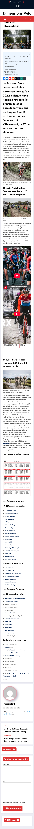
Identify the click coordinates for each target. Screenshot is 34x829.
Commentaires (6, 764)
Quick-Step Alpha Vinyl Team (13, 548)
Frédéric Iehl (9, 704)
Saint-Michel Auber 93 (11, 653)
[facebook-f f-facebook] (15, 5)
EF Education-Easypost (11, 525)
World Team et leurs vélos (12, 72)
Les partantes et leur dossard (11, 60)
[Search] (29, 19)
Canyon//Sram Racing (11, 601)
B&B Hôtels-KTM (9, 570)
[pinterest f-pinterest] (19, 5)
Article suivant (7, 735)
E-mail (4, 791)
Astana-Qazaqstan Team (11, 513)
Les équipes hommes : (9, 66)
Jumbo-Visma (8, 539)
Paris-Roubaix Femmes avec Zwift (16, 675)
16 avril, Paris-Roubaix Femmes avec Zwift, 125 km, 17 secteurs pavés (16, 57)
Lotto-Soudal (8, 542)
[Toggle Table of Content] (27, 54)
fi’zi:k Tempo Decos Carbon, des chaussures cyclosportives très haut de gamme (16, 740)
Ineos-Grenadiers (10, 530)
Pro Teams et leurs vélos (11, 69)
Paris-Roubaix (14, 674)
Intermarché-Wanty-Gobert (12, 536)
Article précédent (8, 725)
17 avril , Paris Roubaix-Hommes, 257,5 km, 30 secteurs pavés (17, 62)
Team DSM (8, 553)
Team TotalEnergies (10, 582)
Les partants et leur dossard (11, 65)
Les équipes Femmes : (10, 71)
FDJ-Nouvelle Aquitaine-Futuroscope (15, 598)
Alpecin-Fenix (9, 568)
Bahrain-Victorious (10, 516)
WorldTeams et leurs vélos (12, 68)
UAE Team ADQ (9, 633)
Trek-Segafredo (9, 556)
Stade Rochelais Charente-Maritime (15, 650)
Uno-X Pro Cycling (10, 585)
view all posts (6, 718)
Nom (4, 781)
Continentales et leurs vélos (12, 74)
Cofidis (7, 522)
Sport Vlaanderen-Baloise (12, 576)
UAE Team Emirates (10, 559)
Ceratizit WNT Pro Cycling (12, 656)
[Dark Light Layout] (26, 19)
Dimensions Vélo (17, 13)
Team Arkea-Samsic (10, 579)
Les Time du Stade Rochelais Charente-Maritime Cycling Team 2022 (16, 730)
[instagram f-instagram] (17, 5)
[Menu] (5, 19)
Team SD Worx (9, 627)
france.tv (6, 443)
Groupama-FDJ (9, 528)
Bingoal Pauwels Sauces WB (13, 573)
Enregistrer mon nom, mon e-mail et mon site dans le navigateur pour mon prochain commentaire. (15, 803)
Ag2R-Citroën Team (10, 510)
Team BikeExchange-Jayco (12, 551)
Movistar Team (9, 545)
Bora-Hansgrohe (9, 519)
